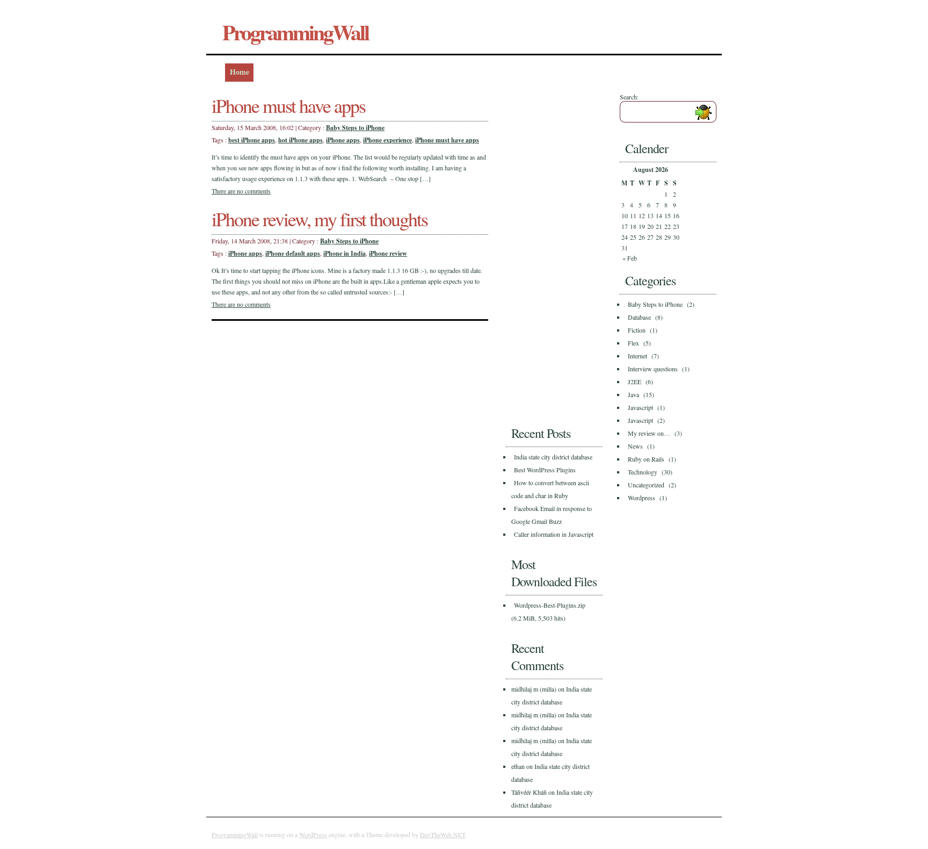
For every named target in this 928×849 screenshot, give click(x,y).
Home (239, 71)
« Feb (629, 258)
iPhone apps (343, 140)
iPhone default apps (292, 253)
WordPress (313, 834)
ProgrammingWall (295, 32)
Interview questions (653, 368)
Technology (642, 471)
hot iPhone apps (300, 140)
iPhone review (388, 253)
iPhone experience (387, 140)
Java (633, 394)
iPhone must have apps (288, 105)
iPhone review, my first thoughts (319, 219)
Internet (637, 355)
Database (639, 317)
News (635, 446)
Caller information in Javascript (553, 534)
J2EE (634, 381)
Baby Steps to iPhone (355, 127)
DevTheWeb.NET (442, 834)
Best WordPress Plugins (545, 469)
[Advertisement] (549, 253)
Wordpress (641, 497)
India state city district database (553, 456)
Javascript (640, 407)
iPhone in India (344, 253)
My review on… (649, 433)
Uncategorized (646, 484)
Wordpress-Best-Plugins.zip (549, 605)
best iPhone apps (251, 140)
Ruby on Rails (646, 459)
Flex (633, 343)
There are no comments (241, 190)
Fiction (637, 330)
